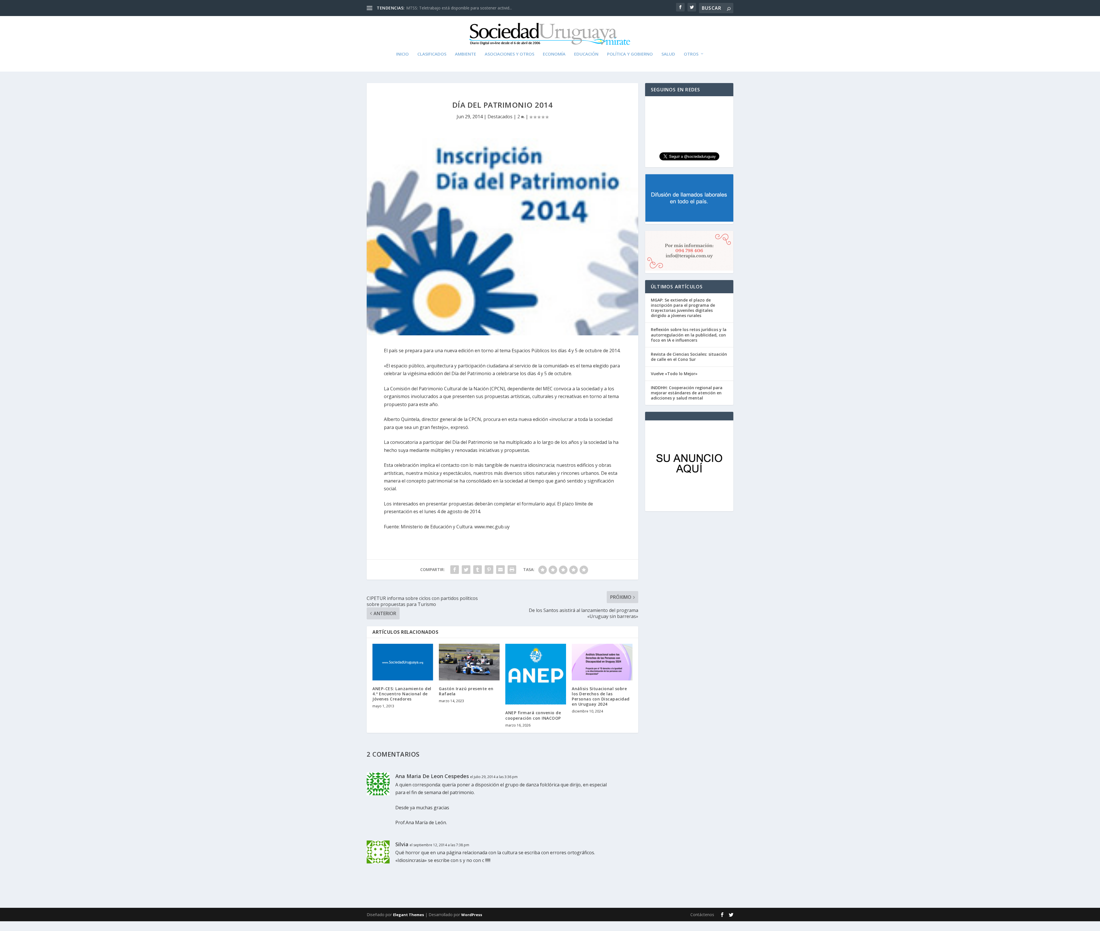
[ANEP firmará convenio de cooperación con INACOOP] (535, 674)
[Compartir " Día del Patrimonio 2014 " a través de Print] (512, 569)
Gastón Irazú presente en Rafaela (466, 691)
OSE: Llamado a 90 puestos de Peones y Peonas (451, 8)
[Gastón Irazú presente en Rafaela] (469, 662)
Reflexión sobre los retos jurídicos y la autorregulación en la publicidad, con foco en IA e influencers (688, 335)
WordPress (471, 914)
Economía (554, 54)
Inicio (402, 54)
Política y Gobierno (630, 54)
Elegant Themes (408, 914)
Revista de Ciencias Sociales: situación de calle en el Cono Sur (689, 356)
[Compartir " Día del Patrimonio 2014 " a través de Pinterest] (489, 569)
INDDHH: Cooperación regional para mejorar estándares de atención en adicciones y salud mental (686, 393)
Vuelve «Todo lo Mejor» (674, 373)
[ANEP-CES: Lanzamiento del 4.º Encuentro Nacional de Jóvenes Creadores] (402, 662)
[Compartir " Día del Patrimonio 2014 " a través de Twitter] (466, 569)
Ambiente (465, 54)
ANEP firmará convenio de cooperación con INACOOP (533, 715)
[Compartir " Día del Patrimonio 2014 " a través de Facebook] (454, 569)
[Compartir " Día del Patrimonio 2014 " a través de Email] (500, 569)
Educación (586, 54)
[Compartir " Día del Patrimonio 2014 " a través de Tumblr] (477, 569)
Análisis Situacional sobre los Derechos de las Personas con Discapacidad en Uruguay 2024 (601, 696)
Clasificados (431, 54)
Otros (691, 54)
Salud (668, 54)
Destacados (500, 116)
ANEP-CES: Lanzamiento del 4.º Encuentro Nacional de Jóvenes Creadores (401, 694)
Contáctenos (702, 914)
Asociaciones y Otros (509, 54)
